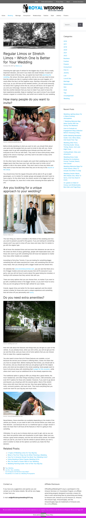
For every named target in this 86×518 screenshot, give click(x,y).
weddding (16, 470)
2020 (65, 50)
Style (52, 15)
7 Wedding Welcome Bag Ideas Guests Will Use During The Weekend (72, 123)
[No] (84, 513)
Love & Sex (67, 78)
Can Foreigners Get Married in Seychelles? (17, 471)
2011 (65, 44)
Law (65, 75)
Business (67, 58)
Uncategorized (68, 95)
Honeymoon (26, 15)
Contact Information (78, 1)
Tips (6, 468)
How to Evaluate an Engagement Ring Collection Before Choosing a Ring (73, 131)
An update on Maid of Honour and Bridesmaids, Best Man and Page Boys (72, 185)
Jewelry (58, 15)
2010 (65, 41)
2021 (65, 53)
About (68, 1)
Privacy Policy (59, 1)
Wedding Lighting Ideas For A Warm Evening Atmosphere (73, 116)
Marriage (18, 15)
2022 (65, 55)
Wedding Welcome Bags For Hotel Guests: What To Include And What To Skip (73, 169)
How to (66, 70)
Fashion (46, 15)
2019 (65, 47)
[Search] (80, 25)
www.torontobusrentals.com (24, 269)
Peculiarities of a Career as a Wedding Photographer (20, 473)
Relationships (37, 15)
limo (9, 470)
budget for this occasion (41, 369)
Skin (65, 87)
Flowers (66, 15)
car (6, 470)
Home (36, 1)
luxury (32, 292)
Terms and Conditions (47, 1)
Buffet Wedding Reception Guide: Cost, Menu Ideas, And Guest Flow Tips (72, 138)
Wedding (10, 15)
